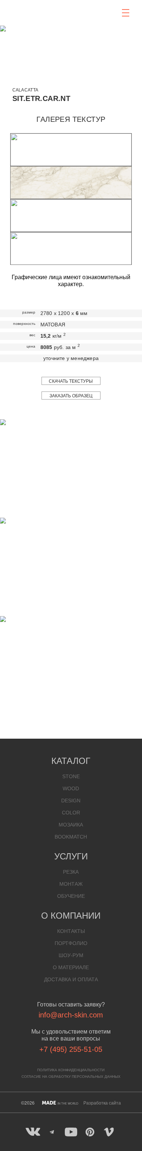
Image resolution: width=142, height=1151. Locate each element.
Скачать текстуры (71, 381)
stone (71, 776)
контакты (71, 931)
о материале (71, 967)
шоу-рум (71, 955)
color (71, 813)
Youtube (71, 1132)
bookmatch (71, 837)
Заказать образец (71, 395)
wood (71, 788)
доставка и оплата (71, 979)
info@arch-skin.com (71, 1015)
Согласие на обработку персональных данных (71, 1077)
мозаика (71, 825)
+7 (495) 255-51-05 (70, 1049)
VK (33, 1132)
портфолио (71, 943)
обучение (71, 896)
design (70, 800)
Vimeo (109, 1132)
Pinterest (90, 1132)
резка (71, 872)
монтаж (71, 884)
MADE (60, 1103)
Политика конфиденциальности (70, 1070)
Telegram (52, 1132)
